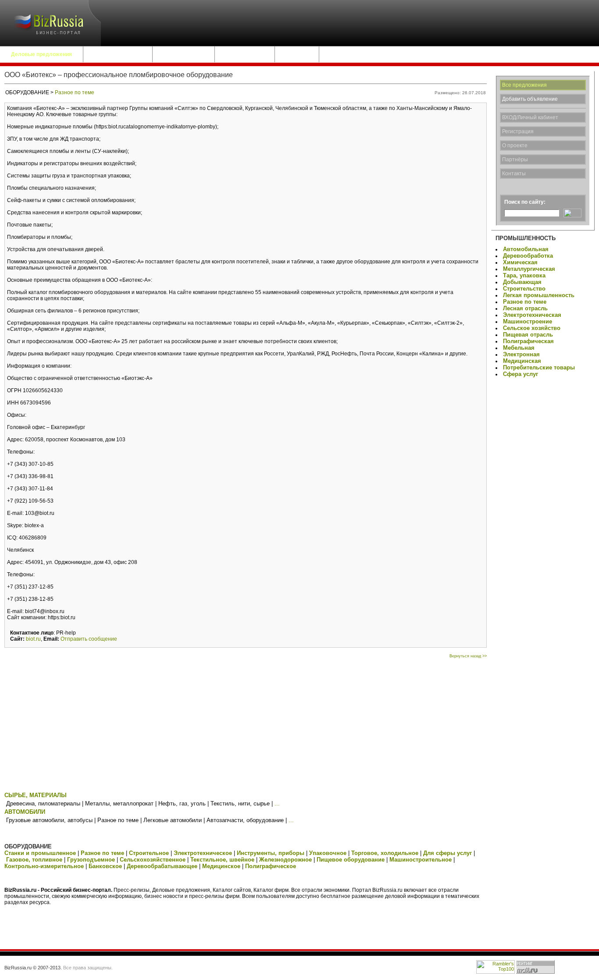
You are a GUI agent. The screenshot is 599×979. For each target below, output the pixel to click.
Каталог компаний (117, 54)
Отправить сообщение (89, 639)
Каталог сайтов (183, 54)
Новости (297, 54)
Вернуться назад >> (468, 656)
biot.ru (33, 639)
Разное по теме (74, 92)
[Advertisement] (245, 724)
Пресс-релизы (245, 54)
